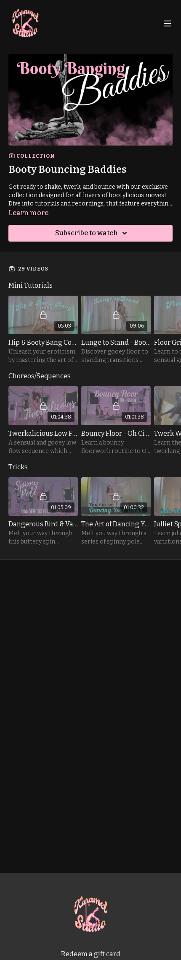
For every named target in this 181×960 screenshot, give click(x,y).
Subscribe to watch (86, 233)
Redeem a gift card (90, 954)
